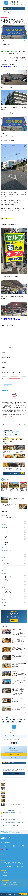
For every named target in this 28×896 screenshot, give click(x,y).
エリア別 (14, 524)
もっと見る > (24, 807)
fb (16, 742)
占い (19, 434)
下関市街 (12, 439)
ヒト (15, 577)
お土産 (15, 589)
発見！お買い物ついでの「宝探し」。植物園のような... (13, 825)
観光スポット (15, 592)
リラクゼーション (14, 550)
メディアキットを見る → (14, 773)
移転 (14, 584)
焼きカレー (15, 542)
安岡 (7, 441)
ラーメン (15, 539)
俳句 (14, 557)
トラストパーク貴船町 (14, 378)
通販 (14, 596)
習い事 (15, 580)
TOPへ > (22, 8)
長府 (17, 439)
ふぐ (15, 529)
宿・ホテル (14, 563)
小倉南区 (12, 721)
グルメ (9, 10)
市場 (14, 567)
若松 (20, 721)
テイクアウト (5, 434)
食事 (15, 544)
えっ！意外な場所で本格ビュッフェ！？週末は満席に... (13, 822)
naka (3, 385)
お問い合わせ (4, 877)
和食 (15, 541)
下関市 (7, 385)
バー (15, 534)
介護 (14, 554)
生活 (20, 10)
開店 (14, 605)
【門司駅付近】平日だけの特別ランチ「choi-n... (12, 812)
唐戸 (11, 385)
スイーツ (11, 434)
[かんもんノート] (14, 4)
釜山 (14, 599)
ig (11, 742)
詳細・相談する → (22, 894)
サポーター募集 (4, 875)
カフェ (9, 12)
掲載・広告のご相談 (5, 874)
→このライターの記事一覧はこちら (10, 416)
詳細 (22, 473)
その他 (14, 515)
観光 (12, 10)
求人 (14, 570)
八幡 (16, 721)
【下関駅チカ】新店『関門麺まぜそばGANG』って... (13, 819)
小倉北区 (7, 721)
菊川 (11, 441)
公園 (15, 579)
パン (15, 536)
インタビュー (15, 591)
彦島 (4, 441)
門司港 (4, 439)
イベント (16, 10)
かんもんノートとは (5, 872)
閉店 (14, 602)
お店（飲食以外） (4, 17)
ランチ (15, 537)
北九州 (21, 439)
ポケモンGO (15, 517)
